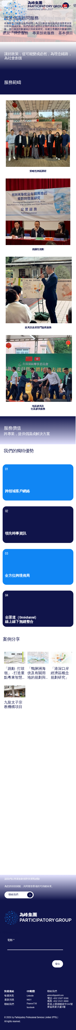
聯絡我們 (9, 1004)
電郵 (10, 940)
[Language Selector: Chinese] (66, 5)
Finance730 (32, 1003)
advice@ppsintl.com (55, 995)
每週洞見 (9, 995)
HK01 (29, 999)
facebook (30, 1007)
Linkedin (30, 995)
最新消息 (9, 999)
